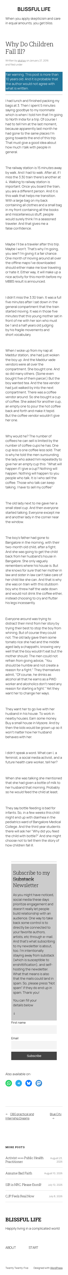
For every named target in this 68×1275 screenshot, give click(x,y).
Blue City (55, 1114)
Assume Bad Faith (18, 1173)
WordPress (56, 1268)
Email (14, 1038)
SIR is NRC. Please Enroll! (23, 1185)
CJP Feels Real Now (19, 1196)
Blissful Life (34, 8)
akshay (22, 60)
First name (18, 1023)
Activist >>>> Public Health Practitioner (24, 1160)
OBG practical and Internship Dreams (19, 1116)
